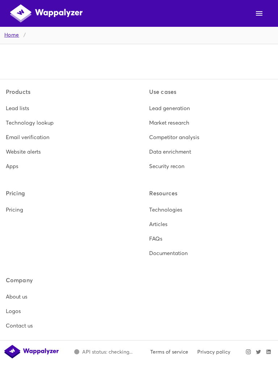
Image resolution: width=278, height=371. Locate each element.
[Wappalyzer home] (46, 13)
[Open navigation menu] (259, 13)
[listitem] (67, 108)
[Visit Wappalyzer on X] (258, 352)
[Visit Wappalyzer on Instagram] (248, 352)
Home (11, 35)
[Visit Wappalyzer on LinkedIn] (269, 352)
